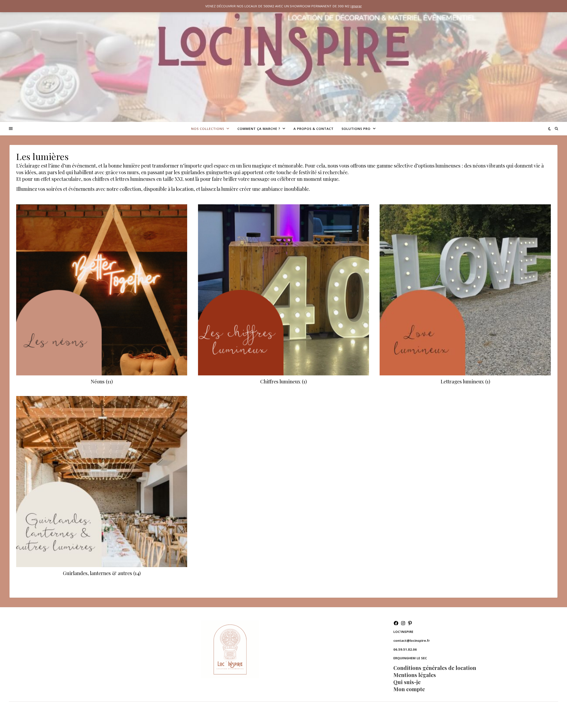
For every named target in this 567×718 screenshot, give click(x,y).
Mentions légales (414, 674)
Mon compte (409, 689)
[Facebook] (396, 624)
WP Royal (38, 710)
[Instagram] (403, 624)
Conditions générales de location (434, 667)
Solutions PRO (356, 128)
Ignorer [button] (356, 6)
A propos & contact (313, 128)
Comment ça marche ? (258, 128)
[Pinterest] (410, 624)
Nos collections (207, 128)
